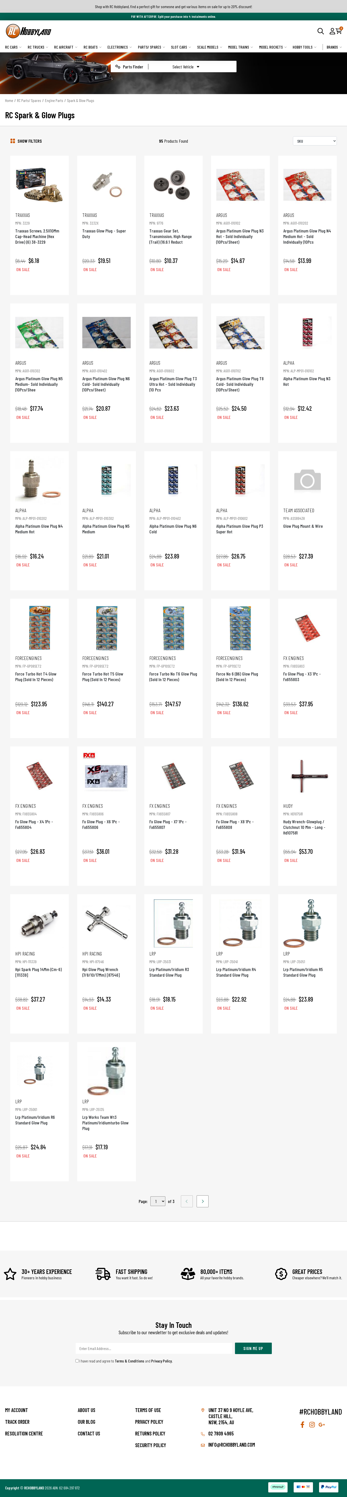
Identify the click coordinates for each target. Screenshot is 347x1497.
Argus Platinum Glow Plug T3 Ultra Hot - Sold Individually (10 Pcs (173, 376)
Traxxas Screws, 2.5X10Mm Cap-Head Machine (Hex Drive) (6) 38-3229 (37, 228)
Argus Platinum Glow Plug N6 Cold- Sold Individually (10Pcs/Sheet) (106, 376)
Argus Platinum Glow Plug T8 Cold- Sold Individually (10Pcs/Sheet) (240, 376)
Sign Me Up (253, 1348)
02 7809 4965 (220, 1433)
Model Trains (238, 47)
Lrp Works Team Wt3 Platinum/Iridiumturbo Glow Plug (105, 1114)
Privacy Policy (161, 1360)
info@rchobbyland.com (231, 1445)
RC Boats (91, 47)
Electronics (117, 47)
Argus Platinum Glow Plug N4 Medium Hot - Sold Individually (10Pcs (307, 228)
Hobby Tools (302, 47)
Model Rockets (271, 47)
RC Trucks (36, 47)
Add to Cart (39, 284)
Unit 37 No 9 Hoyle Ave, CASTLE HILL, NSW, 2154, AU (231, 1416)
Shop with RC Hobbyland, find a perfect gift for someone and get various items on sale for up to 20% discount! (173, 6)
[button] (332, 31)
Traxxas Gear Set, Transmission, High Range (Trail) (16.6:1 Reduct (170, 228)
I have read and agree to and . (126, 1360)
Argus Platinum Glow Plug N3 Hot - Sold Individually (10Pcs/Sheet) (240, 228)
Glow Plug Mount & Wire (303, 518)
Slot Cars (179, 47)
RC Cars (11, 47)
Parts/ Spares (149, 47)
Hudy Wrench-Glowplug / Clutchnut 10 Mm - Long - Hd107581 (304, 819)
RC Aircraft (63, 47)
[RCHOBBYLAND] (89, 31)
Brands (332, 47)
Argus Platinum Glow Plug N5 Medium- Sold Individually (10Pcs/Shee (39, 376)
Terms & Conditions (129, 1360)
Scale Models (207, 47)
